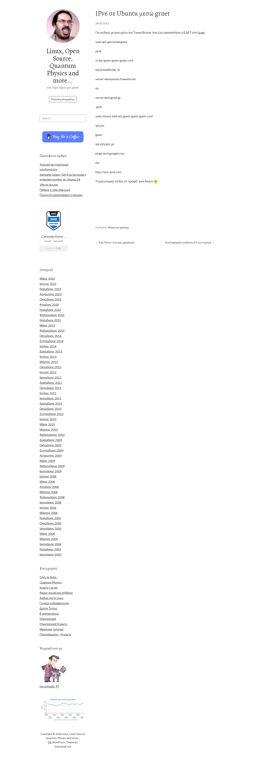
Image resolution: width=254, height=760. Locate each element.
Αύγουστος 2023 (51, 294)
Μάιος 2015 (47, 325)
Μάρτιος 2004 (49, 539)
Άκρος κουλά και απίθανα (56, 592)
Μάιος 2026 (47, 278)
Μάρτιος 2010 (49, 429)
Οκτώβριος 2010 (50, 408)
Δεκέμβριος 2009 (51, 440)
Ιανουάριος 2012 (50, 377)
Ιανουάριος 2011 (50, 398)
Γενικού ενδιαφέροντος (54, 603)
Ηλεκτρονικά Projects (53, 624)
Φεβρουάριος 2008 (52, 497)
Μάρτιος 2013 (49, 362)
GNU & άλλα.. (48, 577)
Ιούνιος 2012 (48, 372)
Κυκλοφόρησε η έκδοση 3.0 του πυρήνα (189, 242)
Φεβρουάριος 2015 (52, 330)
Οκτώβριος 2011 (50, 388)
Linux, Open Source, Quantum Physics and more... (63, 65)
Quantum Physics (51, 582)
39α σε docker (49, 184)
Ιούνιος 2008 (48, 476)
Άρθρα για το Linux (51, 598)
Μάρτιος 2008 (49, 492)
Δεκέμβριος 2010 (51, 403)
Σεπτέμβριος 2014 (51, 341)
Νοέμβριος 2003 (50, 549)
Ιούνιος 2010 (48, 419)
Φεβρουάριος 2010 (52, 434)
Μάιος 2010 (47, 424)
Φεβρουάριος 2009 (52, 466)
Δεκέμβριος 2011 (51, 382)
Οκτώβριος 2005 (50, 523)
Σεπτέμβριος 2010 (51, 414)
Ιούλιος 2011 (48, 393)
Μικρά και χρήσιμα (118, 227)
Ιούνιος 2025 (48, 283)
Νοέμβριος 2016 (50, 309)
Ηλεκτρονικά (48, 619)
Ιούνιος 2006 (48, 507)
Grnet (201, 32)
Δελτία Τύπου (48, 608)
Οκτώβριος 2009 (50, 445)
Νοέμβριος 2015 (50, 320)
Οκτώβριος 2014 (50, 336)
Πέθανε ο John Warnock (55, 190)
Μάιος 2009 (47, 460)
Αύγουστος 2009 (51, 455)
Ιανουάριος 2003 (50, 554)
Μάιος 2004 (47, 533)
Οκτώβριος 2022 (50, 299)
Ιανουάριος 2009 (50, 471)
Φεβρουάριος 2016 (52, 315)
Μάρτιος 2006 (49, 513)
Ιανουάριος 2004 (50, 544)
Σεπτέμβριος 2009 (51, 450)
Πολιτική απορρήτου (63, 99)
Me (50, 742)
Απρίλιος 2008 (49, 487)
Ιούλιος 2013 (48, 356)
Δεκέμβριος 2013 (51, 351)
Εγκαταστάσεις (49, 613)
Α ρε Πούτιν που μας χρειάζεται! (115, 242)
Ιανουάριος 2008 (50, 502)
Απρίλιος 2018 (49, 304)
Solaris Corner (49, 587)
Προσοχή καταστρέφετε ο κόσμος (61, 195)
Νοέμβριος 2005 (50, 518)
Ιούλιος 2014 (48, 346)
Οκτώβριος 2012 (50, 367)
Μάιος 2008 (47, 481)
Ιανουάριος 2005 (50, 528)
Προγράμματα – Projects (55, 634)
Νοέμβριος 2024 (50, 289)
